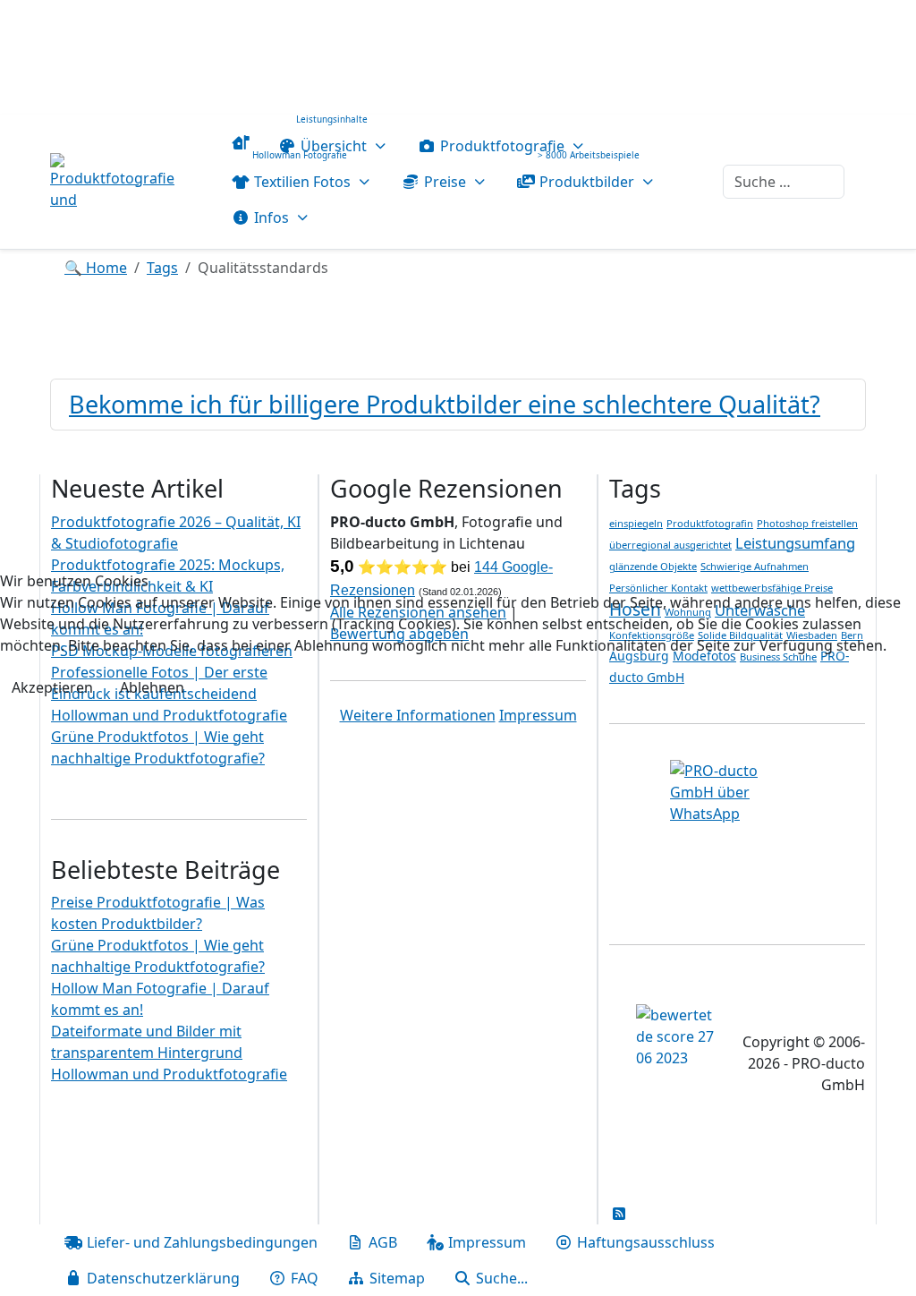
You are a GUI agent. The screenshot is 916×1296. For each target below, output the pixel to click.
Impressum (538, 715)
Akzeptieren (52, 687)
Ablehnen (152, 687)
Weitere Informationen (418, 715)
